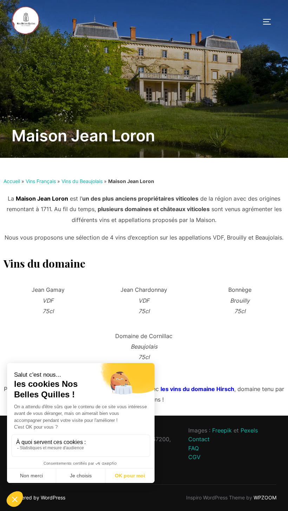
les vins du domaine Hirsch (197, 388)
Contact (199, 439)
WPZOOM (265, 497)
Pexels (249, 430)
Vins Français (41, 181)
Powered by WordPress (38, 497)
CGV (194, 456)
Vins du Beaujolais (82, 181)
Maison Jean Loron (42, 198)
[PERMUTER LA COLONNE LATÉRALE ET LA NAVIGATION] (269, 21)
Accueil (12, 181)
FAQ (193, 448)
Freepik (222, 430)
